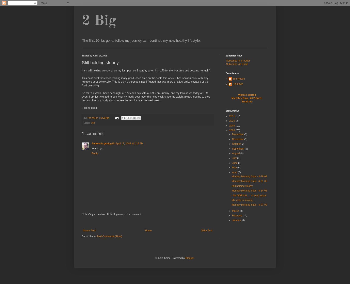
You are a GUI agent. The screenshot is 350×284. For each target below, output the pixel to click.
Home (148, 230)
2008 (232, 130)
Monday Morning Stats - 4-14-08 (249, 190)
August (236, 153)
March (236, 211)
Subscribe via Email (237, 64)
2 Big (99, 21)
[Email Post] (116, 118)
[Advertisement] (147, 222)
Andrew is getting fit (103, 143)
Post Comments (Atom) (109, 236)
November (238, 139)
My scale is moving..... (244, 200)
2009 (232, 125)
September (238, 148)
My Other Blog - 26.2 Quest (247, 98)
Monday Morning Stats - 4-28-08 (249, 176)
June (235, 163)
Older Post (206, 230)
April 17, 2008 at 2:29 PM (129, 143)
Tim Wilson (239, 78)
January (237, 220)
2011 (232, 116)
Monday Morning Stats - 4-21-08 (249, 181)
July (234, 158)
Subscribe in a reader (238, 60)
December (238, 134)
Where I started (247, 95)
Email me (247, 101)
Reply (95, 153)
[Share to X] (131, 118)
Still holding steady (242, 186)
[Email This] (123, 118)
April (235, 172)
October (236, 144)
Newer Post (89, 230)
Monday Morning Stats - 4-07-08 (249, 204)
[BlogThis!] (127, 118)
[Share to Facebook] (135, 118)
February (237, 215)
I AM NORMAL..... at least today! (249, 195)
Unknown (238, 84)
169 (93, 123)
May (234, 167)
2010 (232, 120)
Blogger (190, 258)
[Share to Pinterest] (139, 118)
